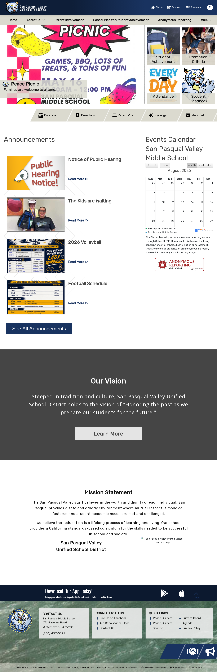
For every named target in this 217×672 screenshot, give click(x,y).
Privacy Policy (191, 628)
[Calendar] (42, 120)
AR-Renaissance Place (114, 623)
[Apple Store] (182, 595)
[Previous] (149, 165)
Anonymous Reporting (174, 20)
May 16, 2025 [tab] (138, 98)
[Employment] (192, 657)
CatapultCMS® (116, 667)
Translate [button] (196, 7)
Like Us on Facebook (113, 618)
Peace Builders (162, 618)
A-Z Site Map (197, 667)
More (204, 20)
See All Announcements (39, 328)
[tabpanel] (72, 64)
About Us (33, 20)
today (165, 165)
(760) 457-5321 (54, 633)
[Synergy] (152, 120)
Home (13, 20)
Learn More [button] (108, 433)
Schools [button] (176, 7)
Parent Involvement (69, 20)
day (209, 165)
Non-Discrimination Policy (155, 667)
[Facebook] (173, 657)
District (159, 7)
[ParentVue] (116, 120)
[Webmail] (189, 120)
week (201, 165)
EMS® (127, 667)
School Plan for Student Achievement (121, 20)
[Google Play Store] (164, 595)
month (192, 165)
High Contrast (179, 668)
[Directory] (79, 120)
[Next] (155, 165)
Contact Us (107, 628)
